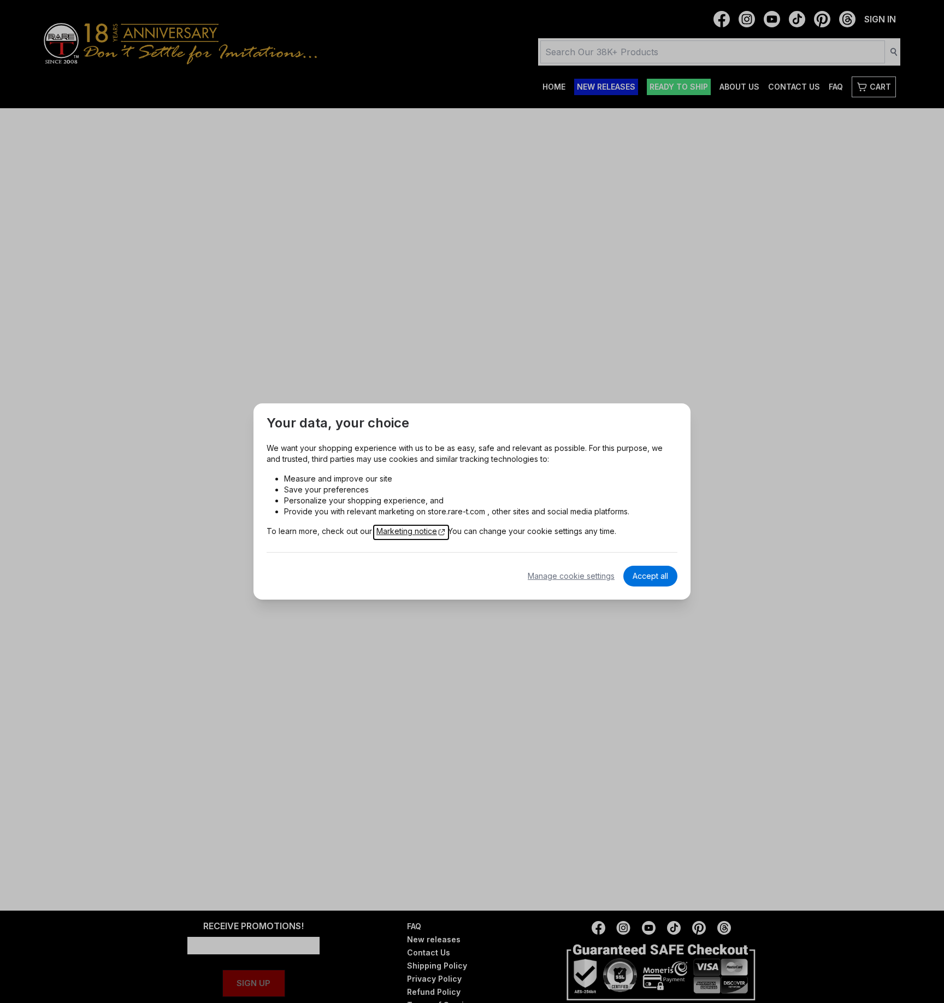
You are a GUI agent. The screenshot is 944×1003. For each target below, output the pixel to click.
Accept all (650, 575)
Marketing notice (406, 531)
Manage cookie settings (571, 575)
